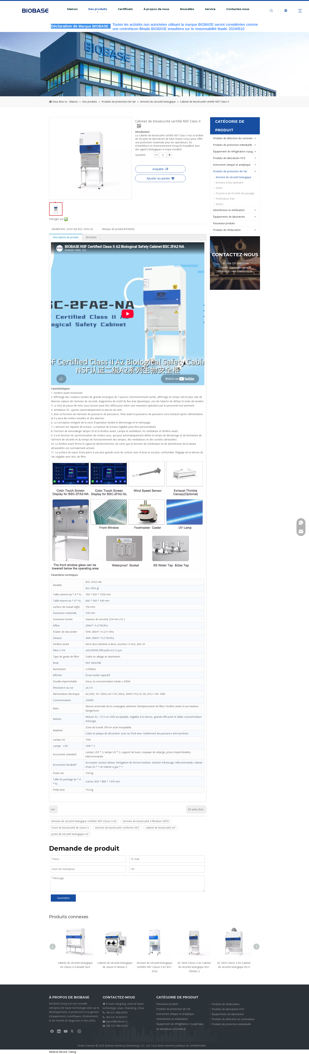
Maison (72, 9)
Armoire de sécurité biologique (233, 177)
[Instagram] (79, 1031)
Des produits (97, 9)
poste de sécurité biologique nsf (69, 834)
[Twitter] (72, 1031)
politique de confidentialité (190, 1045)
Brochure (91, 237)
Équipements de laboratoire (229, 216)
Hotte (219, 188)
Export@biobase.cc (117, 1021)
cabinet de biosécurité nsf (160, 827)
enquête (158, 169)
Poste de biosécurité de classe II (70, 827)
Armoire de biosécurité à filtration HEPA (146, 821)
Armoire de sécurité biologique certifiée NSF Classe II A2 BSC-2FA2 (115, 967)
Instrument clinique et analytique (232, 164)
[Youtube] (65, 1031)
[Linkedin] (59, 1031)
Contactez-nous (237, 9)
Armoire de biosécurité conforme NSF (117, 827)
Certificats (125, 9)
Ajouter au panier (158, 178)
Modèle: (56, 229)
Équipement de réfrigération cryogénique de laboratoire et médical (236, 151)
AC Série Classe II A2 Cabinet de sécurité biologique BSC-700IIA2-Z (154, 967)
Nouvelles (187, 9)
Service (210, 9)
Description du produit (66, 237)
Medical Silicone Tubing (62, 1051)
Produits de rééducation (227, 230)
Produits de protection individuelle (232, 145)
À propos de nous (156, 9)
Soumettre (63, 898)
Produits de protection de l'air (230, 171)
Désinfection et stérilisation (229, 210)
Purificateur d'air (225, 198)
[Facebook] (52, 1031)
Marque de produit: (113, 229)
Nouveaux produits (224, 223)
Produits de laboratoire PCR (229, 158)
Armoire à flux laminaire (229, 182)
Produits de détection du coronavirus (234, 138)
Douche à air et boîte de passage (235, 193)
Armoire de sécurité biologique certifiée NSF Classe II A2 (83, 821)
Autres (219, 204)
